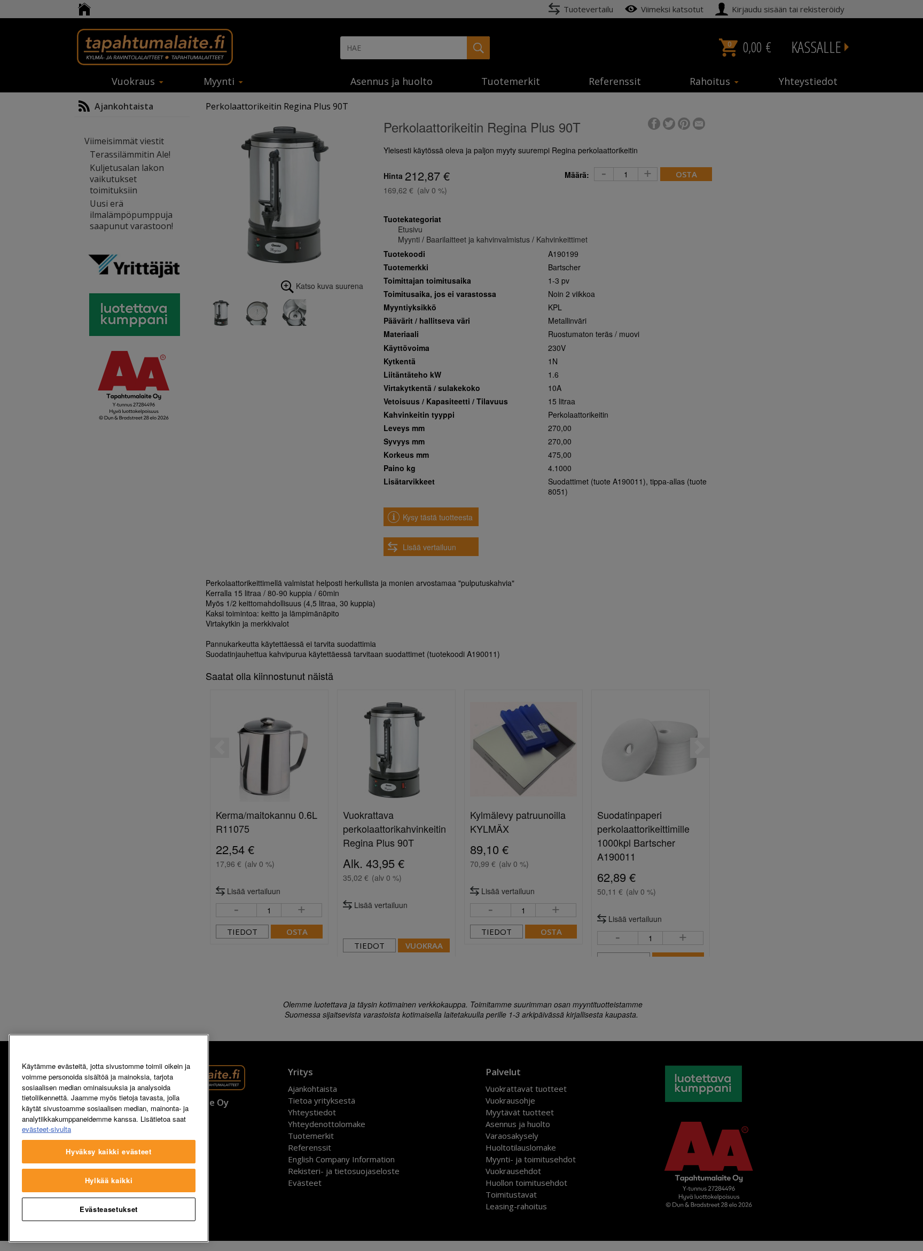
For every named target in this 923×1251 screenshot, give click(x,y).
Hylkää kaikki (109, 1180)
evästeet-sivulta (46, 1129)
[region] (109, 1138)
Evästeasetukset (109, 1209)
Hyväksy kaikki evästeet (108, 1151)
